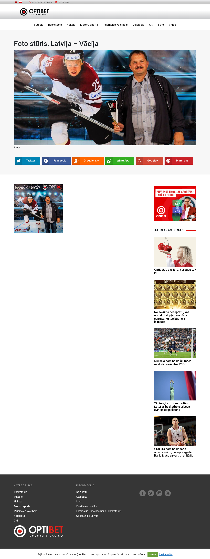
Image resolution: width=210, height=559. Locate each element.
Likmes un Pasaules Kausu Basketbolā (98, 511)
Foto (161, 24)
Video (172, 24)
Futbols (38, 24)
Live (78, 501)
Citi (151, 24)
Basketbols (55, 24)
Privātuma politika (86, 506)
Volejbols (138, 24)
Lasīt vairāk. (166, 554)
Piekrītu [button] (152, 554)
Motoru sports (89, 24)
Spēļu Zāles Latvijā (87, 515)
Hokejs (71, 24)
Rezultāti (81, 492)
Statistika (81, 496)
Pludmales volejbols (115, 24)
